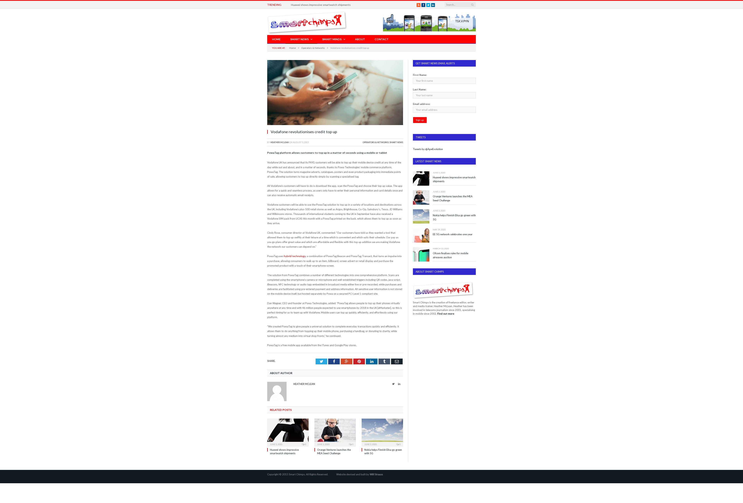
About (360, 39)
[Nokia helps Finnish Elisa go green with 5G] (382, 431)
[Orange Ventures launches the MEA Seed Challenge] (335, 431)
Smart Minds (332, 39)
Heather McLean (279, 142)
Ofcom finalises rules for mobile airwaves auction (450, 255)
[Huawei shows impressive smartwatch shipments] (288, 431)
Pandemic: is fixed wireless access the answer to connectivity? (329, 4)
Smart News (299, 39)
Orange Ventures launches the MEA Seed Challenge (453, 198)
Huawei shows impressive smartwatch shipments (454, 179)
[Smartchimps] (307, 22)
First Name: (420, 74)
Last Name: (419, 89)
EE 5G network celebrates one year (453, 234)
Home (276, 39)
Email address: (421, 104)
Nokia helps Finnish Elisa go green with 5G (454, 217)
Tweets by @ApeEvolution (428, 149)
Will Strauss (376, 474)
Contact (382, 39)
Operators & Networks (376, 142)
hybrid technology (294, 256)
